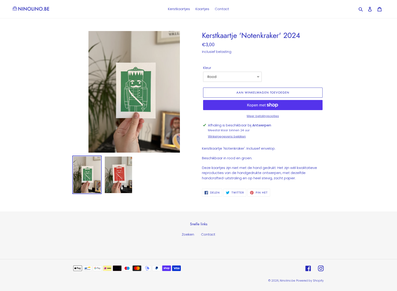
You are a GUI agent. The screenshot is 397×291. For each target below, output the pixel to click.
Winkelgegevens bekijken (227, 136)
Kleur (207, 67)
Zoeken (188, 234)
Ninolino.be (287, 280)
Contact (208, 234)
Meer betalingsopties (263, 116)
